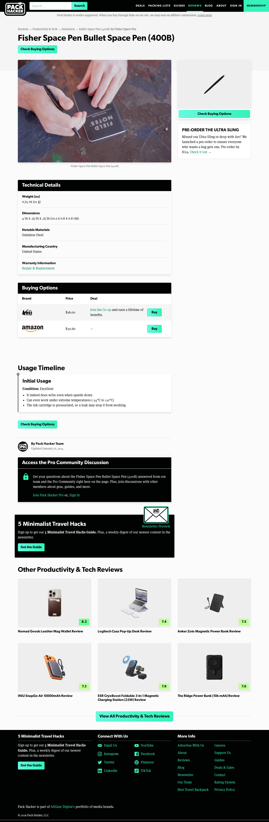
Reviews (194, 5)
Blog (209, 5)
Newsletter (185, 775)
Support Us (222, 753)
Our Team (185, 782)
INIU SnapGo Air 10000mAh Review (45, 696)
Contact (219, 775)
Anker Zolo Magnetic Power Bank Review (209, 631)
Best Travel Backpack (193, 789)
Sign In (236, 5)
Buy (154, 312)
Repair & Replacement (38, 268)
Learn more (205, 15)
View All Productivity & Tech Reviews (134, 716)
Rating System (224, 782)
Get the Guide (31, 547)
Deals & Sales (224, 767)
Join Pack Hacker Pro (48, 495)
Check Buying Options (37, 49)
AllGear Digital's (63, 807)
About (221, 5)
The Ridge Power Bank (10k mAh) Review (209, 696)
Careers (219, 745)
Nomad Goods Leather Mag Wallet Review (50, 631)
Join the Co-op (100, 310)
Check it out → (200, 152)
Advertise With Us (191, 745)
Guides (179, 5)
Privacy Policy (224, 789)
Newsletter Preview (156, 526)
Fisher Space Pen (125, 29)
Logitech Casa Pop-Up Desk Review (125, 631)
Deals (140, 5)
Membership (256, 5)
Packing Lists (159, 5)
